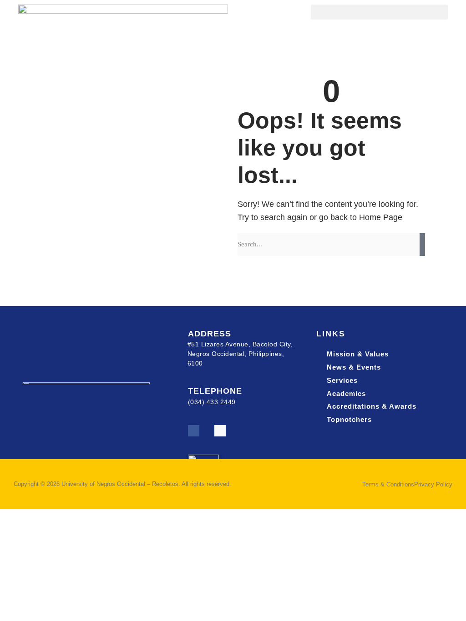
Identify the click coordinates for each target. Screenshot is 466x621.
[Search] (422, 244)
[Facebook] (193, 430)
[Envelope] (220, 430)
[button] (379, 12)
